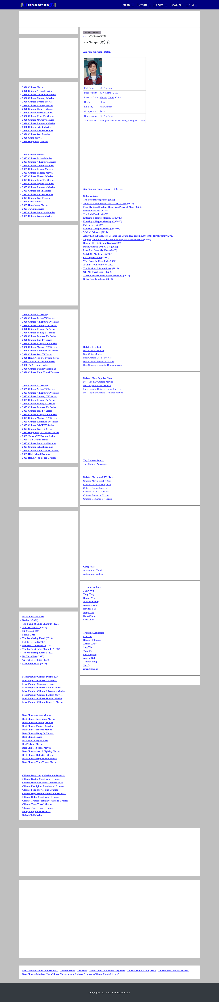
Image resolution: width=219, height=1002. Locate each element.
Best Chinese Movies (93, 350)
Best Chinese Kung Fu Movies (38, 733)
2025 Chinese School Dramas (37, 447)
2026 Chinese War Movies (36, 134)
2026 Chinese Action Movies (37, 91)
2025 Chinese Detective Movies (38, 212)
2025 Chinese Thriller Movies (37, 194)
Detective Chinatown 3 (34, 645)
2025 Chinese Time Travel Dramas (40, 450)
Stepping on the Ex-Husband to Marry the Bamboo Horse (113, 239)
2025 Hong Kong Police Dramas (39, 457)
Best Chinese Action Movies (36, 715)
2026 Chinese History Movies (37, 109)
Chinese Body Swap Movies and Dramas (43, 775)
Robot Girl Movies (32, 815)
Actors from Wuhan (93, 574)
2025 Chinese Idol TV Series (37, 410)
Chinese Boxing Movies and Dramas (41, 779)
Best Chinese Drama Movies (97, 357)
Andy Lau (88, 612)
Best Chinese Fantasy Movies (37, 726)
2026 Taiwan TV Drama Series (38, 361)
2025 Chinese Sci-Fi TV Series (38, 425)
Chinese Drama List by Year (97, 484)
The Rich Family (92, 214)
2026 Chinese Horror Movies (37, 112)
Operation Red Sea (32, 660)
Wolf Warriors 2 (31, 627)
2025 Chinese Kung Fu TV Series (39, 414)
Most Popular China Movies (97, 385)
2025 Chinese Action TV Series (38, 389)
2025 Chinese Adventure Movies (39, 162)
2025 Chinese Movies (33, 154)
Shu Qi (86, 665)
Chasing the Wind (92, 257)
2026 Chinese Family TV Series (38, 332)
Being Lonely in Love (94, 279)
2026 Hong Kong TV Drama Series (40, 358)
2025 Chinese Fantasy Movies (37, 172)
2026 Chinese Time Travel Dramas (40, 372)
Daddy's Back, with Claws (96, 246)
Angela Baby (90, 658)
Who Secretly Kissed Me (96, 261)
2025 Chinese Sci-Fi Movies (36, 190)
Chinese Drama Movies (95, 488)
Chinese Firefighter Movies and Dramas (43, 786)
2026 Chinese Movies (33, 87)
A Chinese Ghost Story (95, 264)
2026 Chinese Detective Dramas (39, 368)
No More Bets (29, 656)
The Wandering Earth (33, 638)
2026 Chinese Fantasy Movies (37, 105)
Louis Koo (88, 619)
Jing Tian (88, 647)
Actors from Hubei (92, 570)
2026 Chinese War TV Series (37, 354)
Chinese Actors (67, 970)
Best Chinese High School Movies (39, 758)
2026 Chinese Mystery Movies (38, 120)
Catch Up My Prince (94, 254)
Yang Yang (88, 594)
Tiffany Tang (90, 661)
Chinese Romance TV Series (97, 499)
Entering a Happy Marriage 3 (99, 218)
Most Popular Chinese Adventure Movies (43, 691)
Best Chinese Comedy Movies (37, 722)
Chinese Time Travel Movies (37, 804)
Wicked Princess (91, 232)
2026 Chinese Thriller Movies (37, 130)
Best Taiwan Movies (32, 744)
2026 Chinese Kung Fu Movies (38, 116)
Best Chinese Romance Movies (98, 361)
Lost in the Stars (30, 663)
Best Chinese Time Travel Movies (39, 762)
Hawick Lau (89, 608)
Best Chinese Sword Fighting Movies (41, 751)
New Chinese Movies (56, 974)
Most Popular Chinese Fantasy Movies (42, 695)
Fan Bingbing (90, 654)
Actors (85, 36)
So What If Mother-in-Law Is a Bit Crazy (104, 203)
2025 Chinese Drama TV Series (38, 400)
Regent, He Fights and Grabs (98, 243)
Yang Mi (87, 651)
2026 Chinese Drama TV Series (38, 329)
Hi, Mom (27, 631)
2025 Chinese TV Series (34, 385)
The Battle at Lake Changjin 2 (38, 649)
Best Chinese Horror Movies (37, 729)
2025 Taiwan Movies (33, 209)
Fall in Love (89, 225)
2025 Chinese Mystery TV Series (39, 418)
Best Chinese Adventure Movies (38, 719)
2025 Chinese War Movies (36, 198)
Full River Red (30, 642)
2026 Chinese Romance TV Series (40, 350)
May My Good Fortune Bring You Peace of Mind (108, 207)
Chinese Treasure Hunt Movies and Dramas (45, 800)
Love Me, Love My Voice (96, 250)
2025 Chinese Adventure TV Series (40, 393)
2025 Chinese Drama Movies (37, 169)
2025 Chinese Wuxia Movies (37, 216)
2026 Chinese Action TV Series (38, 318)
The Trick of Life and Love (97, 268)
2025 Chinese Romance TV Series (40, 421)
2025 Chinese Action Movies (37, 158)
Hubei (111, 97)
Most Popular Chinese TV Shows (39, 680)
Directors (82, 970)
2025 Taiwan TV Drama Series (38, 436)
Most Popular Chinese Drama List (40, 676)
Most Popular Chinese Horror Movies (42, 698)
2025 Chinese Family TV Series (38, 403)
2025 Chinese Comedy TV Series (39, 396)
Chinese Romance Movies (96, 495)
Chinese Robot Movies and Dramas (40, 797)
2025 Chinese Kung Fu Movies (38, 180)
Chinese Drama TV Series (96, 491)
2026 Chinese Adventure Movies (39, 94)
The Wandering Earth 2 (34, 652)
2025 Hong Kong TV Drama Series (40, 432)
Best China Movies (92, 354)
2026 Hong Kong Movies (35, 141)
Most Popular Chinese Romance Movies (103, 392)
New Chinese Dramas (81, 974)
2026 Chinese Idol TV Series (37, 340)
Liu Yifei (87, 636)
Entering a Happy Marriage (98, 228)
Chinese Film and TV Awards (173, 970)
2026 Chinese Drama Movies (37, 101)
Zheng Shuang (90, 669)
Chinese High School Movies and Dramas (44, 793)
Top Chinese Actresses (94, 464)
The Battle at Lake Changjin (37, 624)
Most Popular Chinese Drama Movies (102, 389)
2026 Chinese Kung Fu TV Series (39, 343)
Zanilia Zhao (90, 643)
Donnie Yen (89, 598)
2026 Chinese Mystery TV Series (39, 347)
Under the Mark (91, 210)
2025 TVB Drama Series (35, 439)
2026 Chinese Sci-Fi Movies (36, 127)
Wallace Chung (91, 601)
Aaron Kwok (90, 605)
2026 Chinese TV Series (34, 314)
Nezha (25, 634)
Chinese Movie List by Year (97, 481)
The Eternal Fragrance (95, 199)
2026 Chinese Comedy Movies (38, 98)
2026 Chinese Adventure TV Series (40, 321)
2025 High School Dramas (36, 454)
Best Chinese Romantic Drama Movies (102, 365)
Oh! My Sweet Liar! (93, 272)
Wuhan (103, 97)
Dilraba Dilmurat (92, 640)
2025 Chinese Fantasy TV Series (39, 407)
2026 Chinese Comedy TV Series (39, 325)
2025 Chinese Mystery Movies (38, 183)
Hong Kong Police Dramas (36, 811)
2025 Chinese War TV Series (37, 429)
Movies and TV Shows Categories (107, 970)
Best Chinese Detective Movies (38, 755)
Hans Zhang (89, 616)
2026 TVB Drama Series (35, 365)
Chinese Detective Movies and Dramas (42, 782)
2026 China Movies (32, 137)
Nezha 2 (26, 620)
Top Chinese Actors (93, 460)
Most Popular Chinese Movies (98, 381)
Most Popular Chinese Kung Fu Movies (42, 702)
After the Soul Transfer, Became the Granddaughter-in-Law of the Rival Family (125, 236)
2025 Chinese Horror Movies (37, 176)
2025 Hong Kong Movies (35, 205)
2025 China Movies (32, 201)
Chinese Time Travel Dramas (37, 808)
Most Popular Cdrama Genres (38, 684)
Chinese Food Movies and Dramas (40, 790)
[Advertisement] (97, 19)
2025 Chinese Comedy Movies (38, 165)
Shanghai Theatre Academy (113, 120)
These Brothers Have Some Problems (102, 275)
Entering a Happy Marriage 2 (99, 221)
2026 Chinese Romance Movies (38, 123)
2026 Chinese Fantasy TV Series (39, 336)
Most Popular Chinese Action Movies (41, 687)
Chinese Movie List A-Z (106, 974)
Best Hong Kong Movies (35, 740)
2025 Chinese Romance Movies (38, 187)
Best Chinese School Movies (36, 747)
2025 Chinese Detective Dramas (39, 443)
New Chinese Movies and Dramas (40, 970)
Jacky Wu (88, 590)
